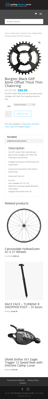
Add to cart (23, 113)
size (9, 106)
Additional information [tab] (16, 141)
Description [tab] (12, 137)
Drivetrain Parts (26, 33)
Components (14, 33)
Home (7, 33)
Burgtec (27, 127)
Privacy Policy (33, 380)
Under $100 (14, 127)
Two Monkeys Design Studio (22, 393)
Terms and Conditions (16, 380)
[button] (39, 43)
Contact (23, 383)
